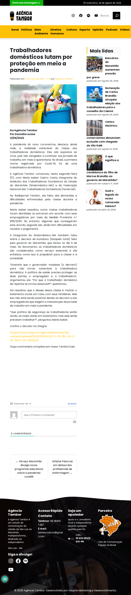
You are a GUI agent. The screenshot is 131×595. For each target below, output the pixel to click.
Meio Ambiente (41, 31)
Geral (15, 30)
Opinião (97, 30)
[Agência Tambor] (21, 15)
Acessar (72, 403)
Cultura (71, 30)
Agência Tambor (64, 78)
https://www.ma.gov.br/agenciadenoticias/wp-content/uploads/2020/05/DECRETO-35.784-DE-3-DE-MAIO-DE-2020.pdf (42, 336)
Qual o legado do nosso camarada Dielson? (112, 198)
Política (26, 30)
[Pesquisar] (116, 15)
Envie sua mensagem (24, 2)
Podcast (111, 30)
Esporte (85, 30)
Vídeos (125, 30)
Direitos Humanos (57, 31)
